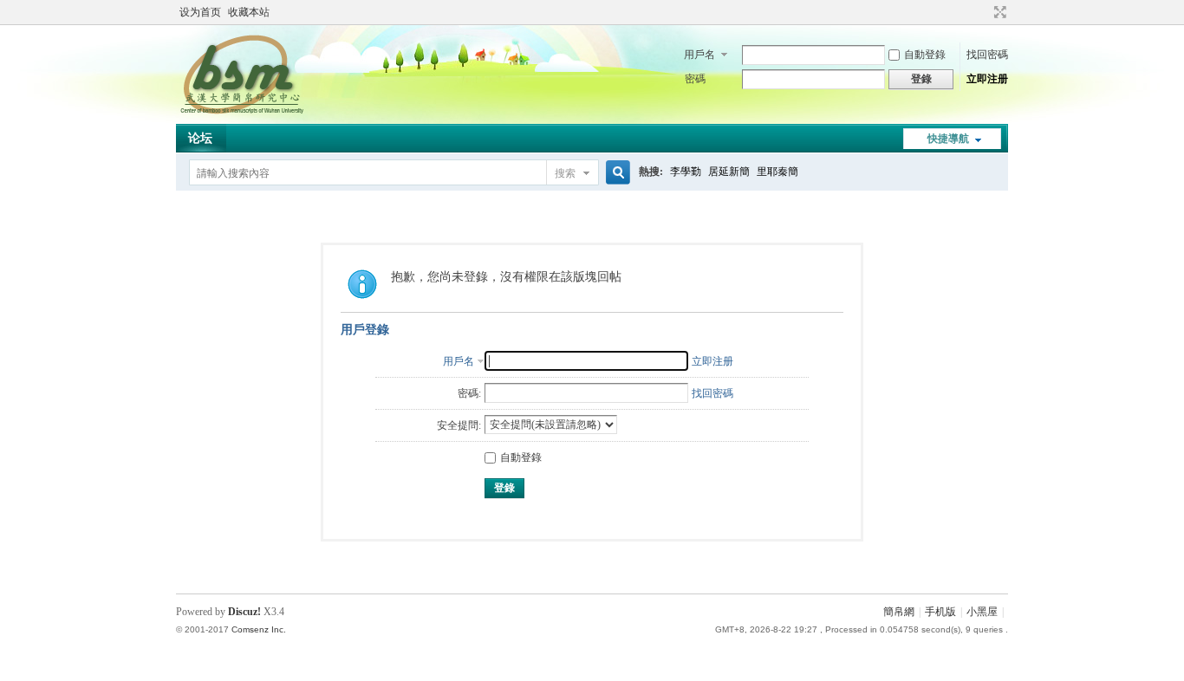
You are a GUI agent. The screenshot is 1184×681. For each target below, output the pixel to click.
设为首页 (200, 12)
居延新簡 (729, 171)
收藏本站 (249, 12)
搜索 (565, 173)
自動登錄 (925, 55)
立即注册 (987, 79)
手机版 (940, 612)
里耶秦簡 (777, 171)
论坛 (200, 138)
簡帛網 (898, 612)
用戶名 (699, 55)
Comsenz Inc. (258, 629)
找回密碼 (987, 55)
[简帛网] (241, 113)
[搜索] (615, 173)
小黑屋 (982, 612)
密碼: (469, 393)
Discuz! (244, 612)
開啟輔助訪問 (983, 12)
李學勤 (685, 171)
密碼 (695, 79)
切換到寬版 (998, 12)
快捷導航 (948, 139)
